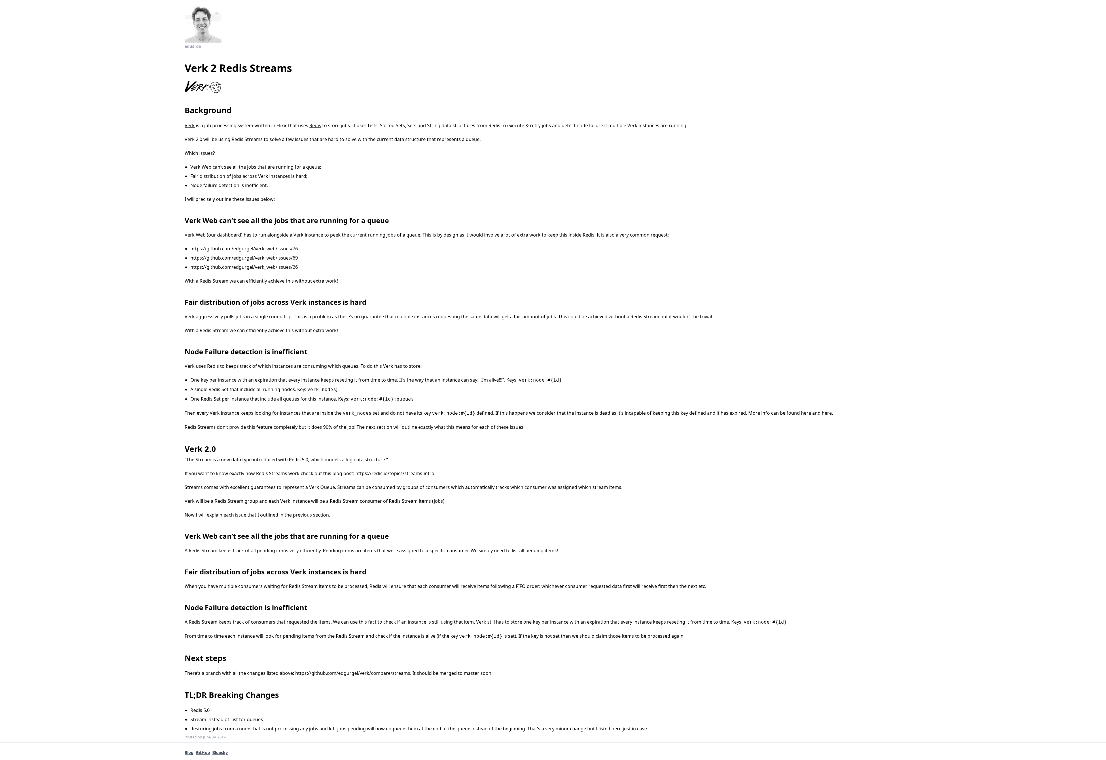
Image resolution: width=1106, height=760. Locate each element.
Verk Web (200, 167)
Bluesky (220, 752)
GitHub (203, 752)
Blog (189, 752)
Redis (315, 125)
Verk (190, 125)
